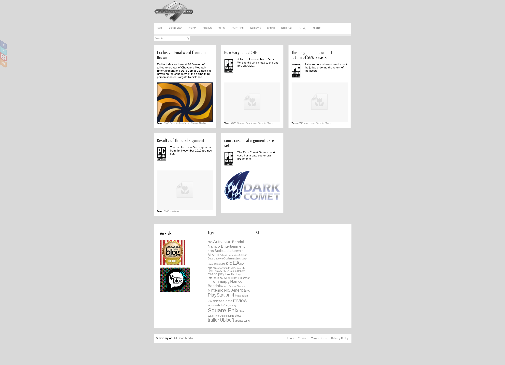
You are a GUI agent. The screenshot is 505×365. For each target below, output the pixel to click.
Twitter (3, 51)
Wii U (247, 320)
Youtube (3, 57)
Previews (207, 28)
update (239, 320)
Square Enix (223, 310)
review (240, 300)
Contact (317, 28)
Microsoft (245, 278)
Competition (238, 28)
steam (239, 315)
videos (222, 28)
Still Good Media (182, 338)
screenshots (216, 305)
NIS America (235, 290)
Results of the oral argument (181, 140)
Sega (227, 305)
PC (248, 290)
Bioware (237, 251)
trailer (213, 320)
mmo (211, 282)
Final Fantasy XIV (236, 268)
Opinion (271, 28)
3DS (210, 242)
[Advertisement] (288, 266)
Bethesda (222, 251)
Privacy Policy (339, 338)
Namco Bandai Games (232, 286)
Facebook (3, 45)
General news (175, 28)
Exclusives (255, 28)
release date (222, 301)
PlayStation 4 (221, 295)
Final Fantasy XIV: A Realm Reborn (226, 271)
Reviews (192, 28)
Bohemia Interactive (229, 255)
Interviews (286, 28)
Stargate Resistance (179, 123)
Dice (222, 263)
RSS (3, 63)
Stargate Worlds (198, 123)
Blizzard (213, 254)
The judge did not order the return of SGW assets (314, 55)
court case (309, 123)
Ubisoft (227, 320)
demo (217, 264)
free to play (216, 274)
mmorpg (223, 281)
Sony (234, 305)
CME (166, 123)
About (290, 338)
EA (236, 263)
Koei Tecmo (231, 277)
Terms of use (319, 338)
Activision (222, 241)
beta (211, 251)
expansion (222, 268)
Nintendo (215, 290)
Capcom (218, 258)
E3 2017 (303, 28)
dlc (229, 263)
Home (159, 28)
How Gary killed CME (240, 52)
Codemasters (232, 258)
